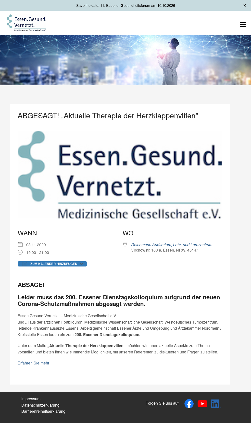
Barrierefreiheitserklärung (43, 411)
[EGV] (26, 22)
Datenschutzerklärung (40, 405)
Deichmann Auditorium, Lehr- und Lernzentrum (171, 244)
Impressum (30, 398)
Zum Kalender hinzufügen (53, 263)
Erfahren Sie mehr (33, 363)
